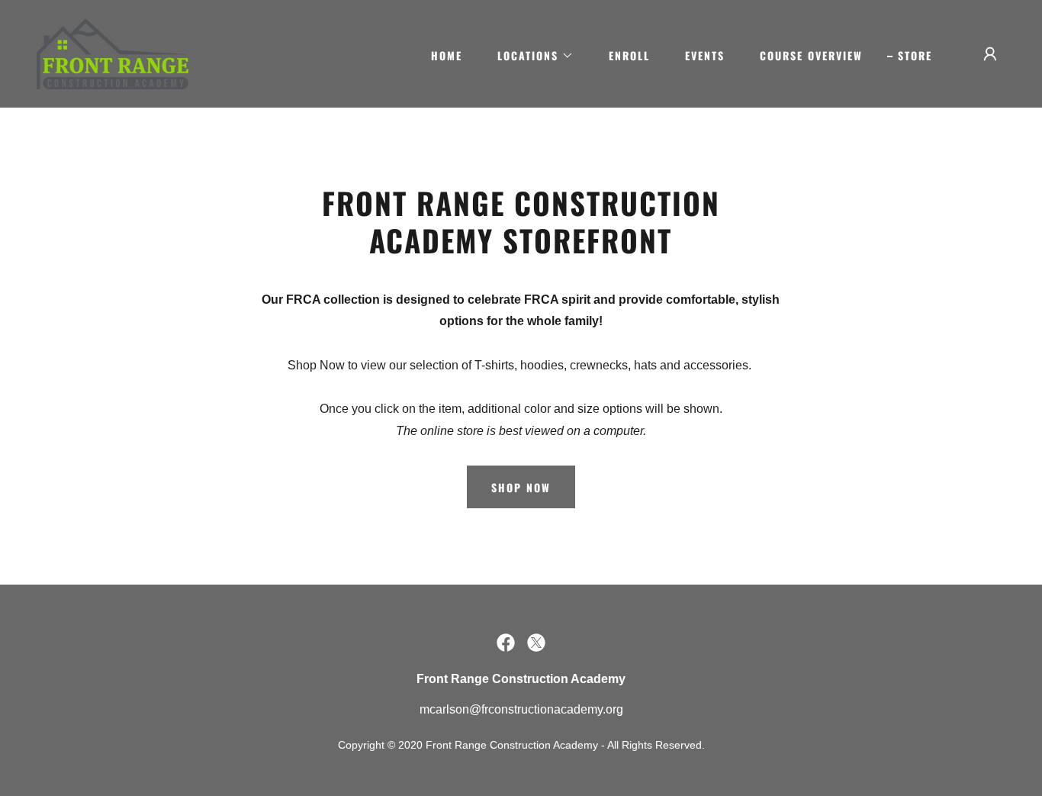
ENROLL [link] (629, 55)
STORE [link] (915, 55)
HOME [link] (446, 55)
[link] (112, 53)
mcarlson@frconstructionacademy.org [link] (521, 709)
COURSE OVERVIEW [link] (811, 55)
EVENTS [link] (705, 55)
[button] (530, 56)
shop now (521, 487)
